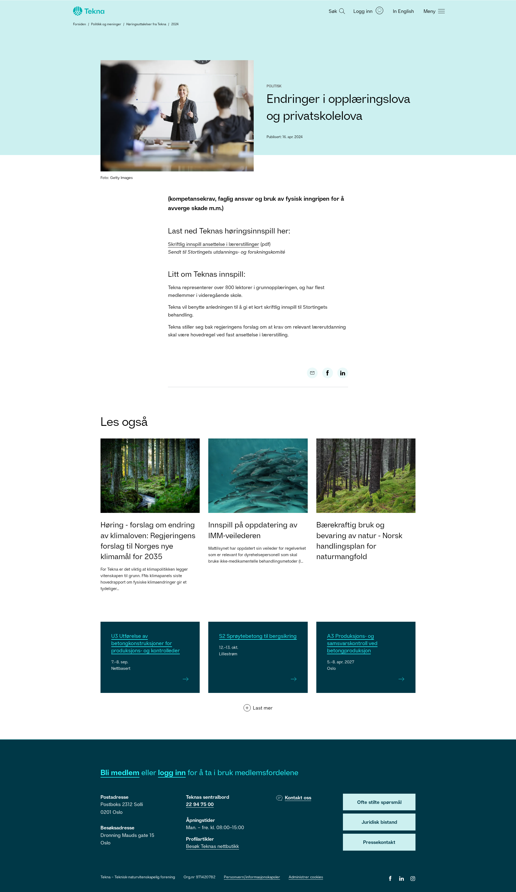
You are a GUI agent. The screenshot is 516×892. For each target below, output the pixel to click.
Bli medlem (120, 772)
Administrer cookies (306, 877)
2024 (174, 24)
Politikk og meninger (106, 24)
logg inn (172, 772)
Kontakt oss (298, 797)
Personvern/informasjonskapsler (252, 877)
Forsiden (79, 24)
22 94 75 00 (200, 804)
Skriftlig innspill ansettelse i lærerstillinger (213, 244)
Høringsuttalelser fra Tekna (146, 24)
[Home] (88, 11)
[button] (336, 10)
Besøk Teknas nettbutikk (212, 846)
